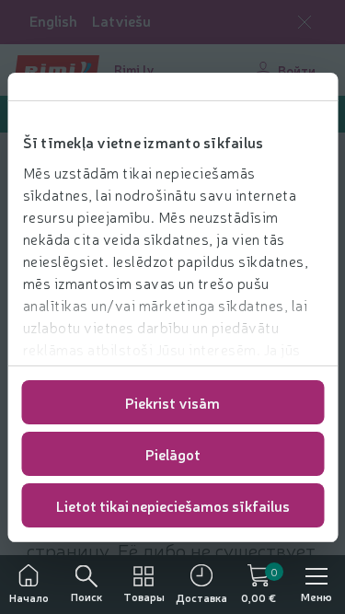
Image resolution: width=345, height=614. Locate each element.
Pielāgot (173, 454)
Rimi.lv (134, 69)
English (53, 20)
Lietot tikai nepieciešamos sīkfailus (173, 505)
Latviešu (121, 20)
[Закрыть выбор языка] (304, 22)
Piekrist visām (172, 402)
